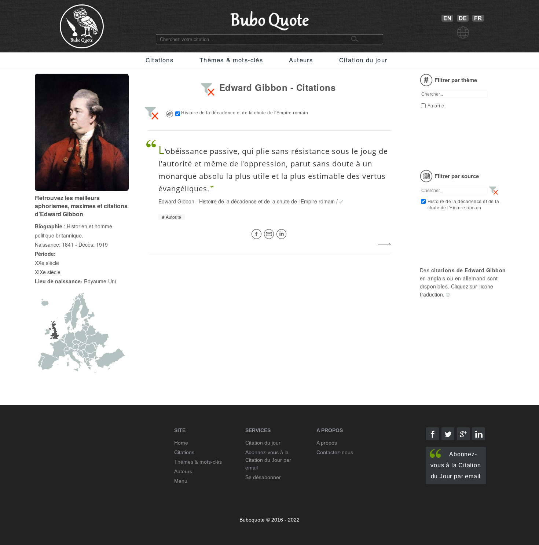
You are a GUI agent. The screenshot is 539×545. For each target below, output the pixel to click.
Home (181, 443)
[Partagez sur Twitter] (447, 433)
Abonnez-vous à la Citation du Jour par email (455, 465)
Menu (180, 481)
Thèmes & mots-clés (231, 59)
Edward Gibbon (176, 201)
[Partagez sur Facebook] (258, 234)
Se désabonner (263, 477)
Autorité (173, 217)
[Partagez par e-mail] (270, 234)
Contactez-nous (334, 452)
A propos (326, 443)
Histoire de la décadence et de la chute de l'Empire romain (267, 201)
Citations (159, 59)
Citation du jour (363, 59)
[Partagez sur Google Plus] (463, 433)
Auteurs (301, 59)
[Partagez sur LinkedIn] (282, 234)
